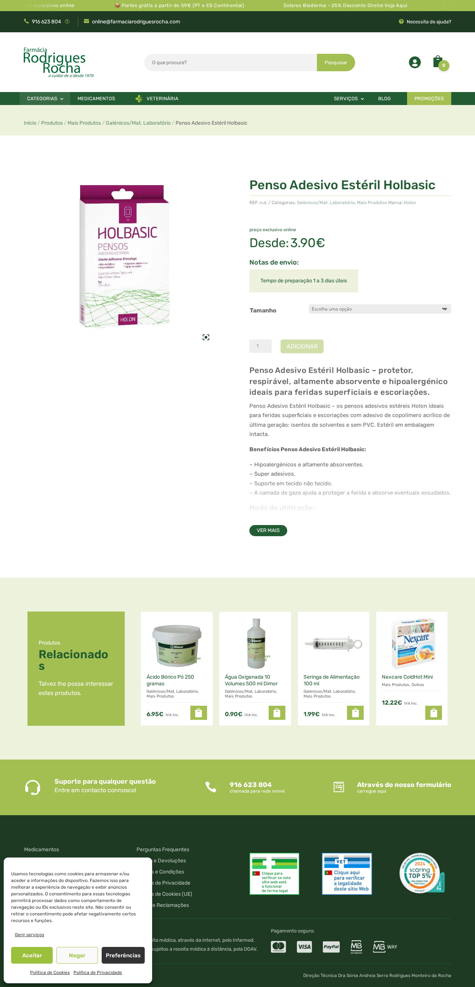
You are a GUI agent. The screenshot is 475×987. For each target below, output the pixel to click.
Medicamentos (96, 98)
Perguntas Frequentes (163, 850)
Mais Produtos (84, 123)
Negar (77, 955)
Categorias (42, 98)
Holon (410, 202)
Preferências (123, 955)
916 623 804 (46, 22)
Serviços (346, 98)
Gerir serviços (29, 934)
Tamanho (263, 310)
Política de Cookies (50, 972)
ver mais (268, 530)
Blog (384, 98)
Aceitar (32, 955)
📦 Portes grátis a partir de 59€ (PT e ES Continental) (166, 5)
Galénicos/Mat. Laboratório (138, 123)
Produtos (52, 123)
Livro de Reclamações (163, 905)
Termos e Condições (160, 872)
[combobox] (230, 62)
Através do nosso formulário (404, 785)
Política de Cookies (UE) (164, 894)
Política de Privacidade (97, 972)
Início (30, 123)
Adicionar (302, 346)
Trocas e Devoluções (161, 861)
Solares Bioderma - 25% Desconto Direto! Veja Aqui (332, 5)
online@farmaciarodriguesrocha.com (136, 22)
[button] (198, 713)
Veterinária (162, 98)
